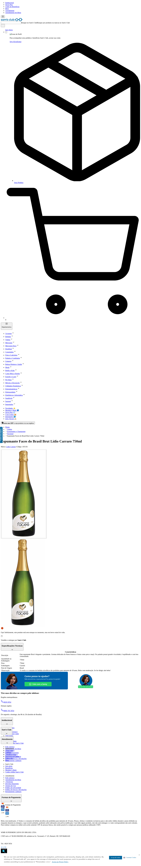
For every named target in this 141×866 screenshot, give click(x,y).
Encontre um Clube (12, 756)
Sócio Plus (9, 5)
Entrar (19, 42)
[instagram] (5, 847)
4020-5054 (7, 702)
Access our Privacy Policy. (60, 862)
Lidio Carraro (11, 447)
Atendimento (9, 11)
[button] (130, 857)
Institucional (9, 3)
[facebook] (2, 847)
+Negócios (9, 782)
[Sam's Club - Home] (11, 21)
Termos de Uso (10, 786)
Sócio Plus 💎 (10, 412)
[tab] (24, 494)
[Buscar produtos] (3, 25)
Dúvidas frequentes (12, 753)
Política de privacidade (13, 788)
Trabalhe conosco (11, 754)
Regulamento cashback (13, 761)
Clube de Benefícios (12, 7)
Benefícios (9, 768)
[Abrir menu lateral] (3, 16)
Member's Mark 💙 (12, 410)
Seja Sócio (9, 30)
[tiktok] (3, 847)
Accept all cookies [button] (115, 857)
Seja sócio (8, 766)
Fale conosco (9, 747)
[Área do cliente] (6, 32)
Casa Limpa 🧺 (10, 414)
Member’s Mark (11, 770)
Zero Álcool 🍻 (10, 419)
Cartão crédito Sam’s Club (14, 743)
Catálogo (8, 752)
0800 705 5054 (9, 711)
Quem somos (9, 750)
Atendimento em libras (13, 13)
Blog (7, 9)
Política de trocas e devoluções (16, 759)
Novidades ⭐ (10, 408)
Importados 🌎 (10, 417)
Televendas (9, 736)
